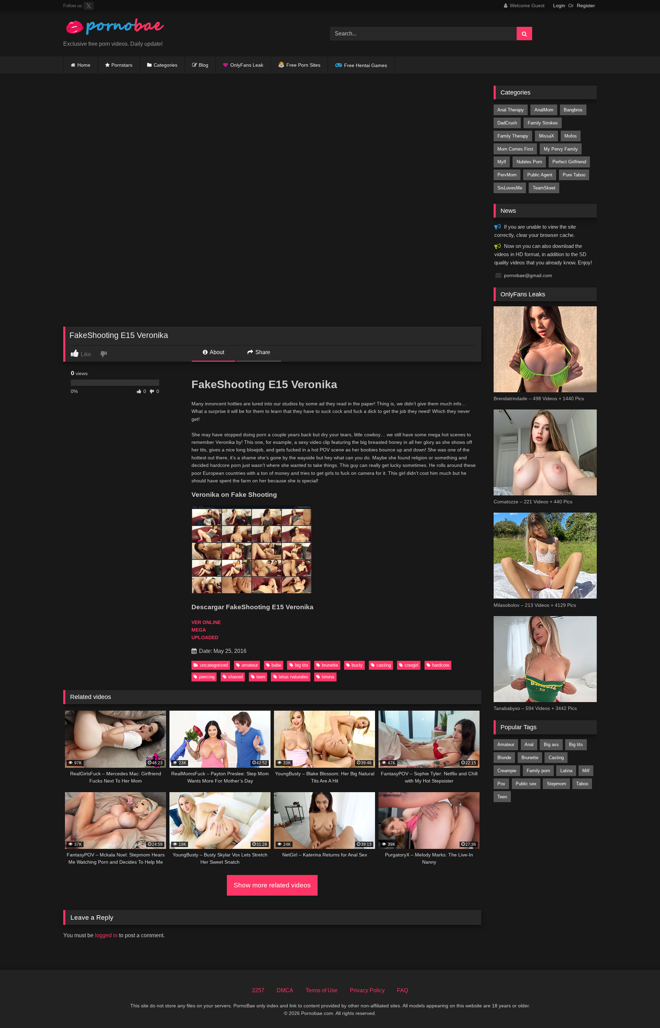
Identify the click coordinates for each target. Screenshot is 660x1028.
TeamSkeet (544, 187)
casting (383, 665)
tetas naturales (293, 676)
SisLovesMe (509, 187)
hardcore (440, 665)
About (216, 352)
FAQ (402, 990)
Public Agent (539, 174)
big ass (551, 744)
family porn (538, 770)
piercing (206, 676)
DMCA (285, 990)
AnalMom (544, 109)
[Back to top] (638, 1007)
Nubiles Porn (529, 161)
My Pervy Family (561, 149)
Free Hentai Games (365, 65)
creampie (506, 770)
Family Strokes (543, 122)
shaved (235, 676)
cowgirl (411, 665)
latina (566, 770)
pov (501, 783)
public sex (526, 783)
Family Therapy (512, 136)
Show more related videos (272, 885)
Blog (203, 65)
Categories (165, 65)
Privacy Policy (367, 990)
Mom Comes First (515, 149)
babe (276, 665)
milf (586, 770)
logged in (106, 935)
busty (357, 665)
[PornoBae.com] (114, 28)
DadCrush (507, 122)
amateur (250, 665)
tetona (328, 676)
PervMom (507, 174)
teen (260, 676)
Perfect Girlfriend (569, 161)
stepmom (556, 783)
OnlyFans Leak (246, 65)
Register (586, 5)
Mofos (570, 136)
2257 (258, 990)
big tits (301, 665)
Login (559, 5)
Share (262, 352)
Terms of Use (322, 990)
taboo (582, 783)
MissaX (546, 136)
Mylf (501, 161)
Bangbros (573, 109)
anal (529, 744)
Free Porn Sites (303, 65)
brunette (330, 665)
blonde (504, 757)
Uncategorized (214, 665)
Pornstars (121, 65)
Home (83, 65)
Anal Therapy (510, 109)
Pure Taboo (574, 174)
